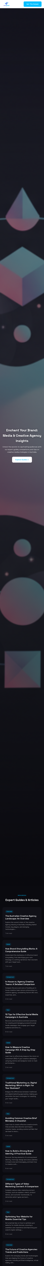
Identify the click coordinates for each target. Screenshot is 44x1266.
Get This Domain (33, 4)
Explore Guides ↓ (22, 460)
